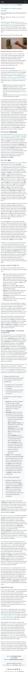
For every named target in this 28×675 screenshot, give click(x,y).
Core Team (6, 369)
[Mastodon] (8, 669)
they (8, 635)
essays (3, 17)
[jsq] (2, 1)
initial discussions (18, 162)
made (10, 624)
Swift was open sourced (19, 134)
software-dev (8, 17)
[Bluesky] (10, 669)
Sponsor (7, 659)
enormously (3, 617)
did (14, 635)
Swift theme (3, 507)
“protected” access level (12, 77)
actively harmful (4, 611)
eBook (2, 271)
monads (24, 311)
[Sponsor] (17, 669)
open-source (16, 17)
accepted (6, 139)
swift (21, 17)
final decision (8, 354)
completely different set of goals (10, 615)
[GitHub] (6, 669)
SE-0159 (10, 25)
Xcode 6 (25, 75)
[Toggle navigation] (25, 2)
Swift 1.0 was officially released (14, 74)
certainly (12, 635)
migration (12, 617)
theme (21, 604)
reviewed (17, 137)
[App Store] (14, 669)
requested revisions (7, 515)
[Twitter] (12, 669)
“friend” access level (22, 79)
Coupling (10, 127)
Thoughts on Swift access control (11, 9)
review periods (10, 166)
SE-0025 (2, 137)
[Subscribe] (15, 669)
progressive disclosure (6, 150)
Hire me (9, 656)
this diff (21, 615)
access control (12, 23)
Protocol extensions (19, 536)
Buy (13, 657)
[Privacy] (19, 669)
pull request (10, 545)
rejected (2, 27)
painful (8, 617)
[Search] (21, 669)
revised (21, 137)
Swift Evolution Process (7, 136)
